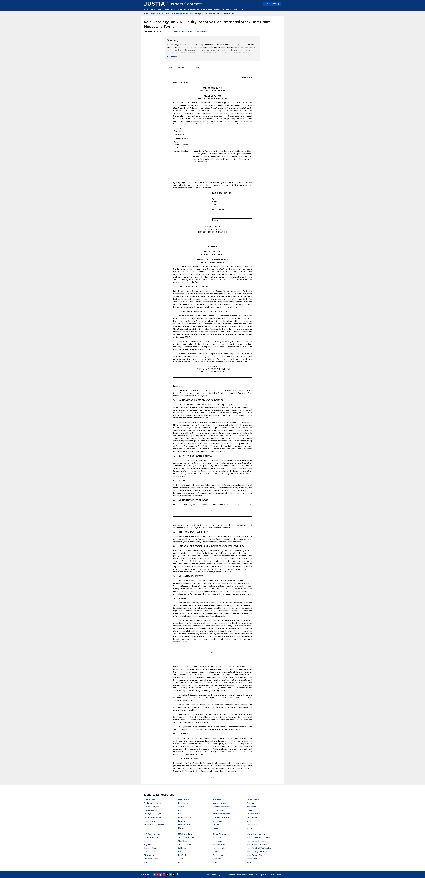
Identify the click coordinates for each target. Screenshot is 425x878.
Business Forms (219, 844)
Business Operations (221, 806)
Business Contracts (163, 14)
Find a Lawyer (150, 9)
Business (216, 799)
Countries (216, 858)
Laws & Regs (206, 9)
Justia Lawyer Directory (256, 841)
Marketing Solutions (234, 9)
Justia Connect (210, 875)
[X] (173, 874)
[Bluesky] (170, 874)
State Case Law (184, 844)
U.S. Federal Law (152, 834)
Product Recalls (218, 848)
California (182, 848)
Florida (181, 851)
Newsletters (219, 9)
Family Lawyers (150, 821)
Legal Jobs (216, 837)
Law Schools (193, 9)
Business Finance (171, 31)
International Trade (220, 817)
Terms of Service (248, 875)
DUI (179, 814)
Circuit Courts (149, 851)
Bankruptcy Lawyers (152, 803)
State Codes (183, 841)
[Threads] (167, 874)
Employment (217, 810)
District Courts (150, 855)
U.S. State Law (185, 834)
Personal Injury (184, 824)
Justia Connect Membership (258, 837)
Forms (152, 14)
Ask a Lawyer (163, 9)
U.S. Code (148, 841)
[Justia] (154, 4)
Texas (180, 858)
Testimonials (252, 858)
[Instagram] (164, 874)
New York (182, 855)
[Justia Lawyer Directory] (177, 874)
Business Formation (220, 803)
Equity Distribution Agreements (194, 31)
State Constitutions (186, 837)
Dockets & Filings (151, 858)
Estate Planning (184, 817)
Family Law (182, 821)
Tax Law (215, 824)
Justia (146, 14)
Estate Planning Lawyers (154, 817)
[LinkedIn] (154, 874)
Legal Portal (222, 875)
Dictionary (251, 803)
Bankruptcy (183, 803)
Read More (172, 57)
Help (239, 875)
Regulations (149, 844)
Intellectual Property (221, 814)
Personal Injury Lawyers (154, 824)
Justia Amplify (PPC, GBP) (257, 851)
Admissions (251, 806)
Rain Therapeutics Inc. (180, 14)
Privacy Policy (262, 875)
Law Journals (252, 817)
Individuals (183, 799)
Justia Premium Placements (258, 844)
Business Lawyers (151, 806)
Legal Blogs (217, 841)
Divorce (181, 810)
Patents (215, 851)
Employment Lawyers (153, 814)
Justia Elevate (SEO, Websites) (259, 848)
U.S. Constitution (151, 837)
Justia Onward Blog (255, 855)
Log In (267, 4)
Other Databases (220, 834)
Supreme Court (150, 848)
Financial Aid (252, 810)
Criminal (181, 806)
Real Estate (217, 821)
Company (232, 875)
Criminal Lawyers (151, 810)
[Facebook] (160, 874)
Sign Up (276, 4)
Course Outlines (253, 814)
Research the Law (178, 9)
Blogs (249, 821)
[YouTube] (157, 874)
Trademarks (217, 855)
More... (146, 828)
